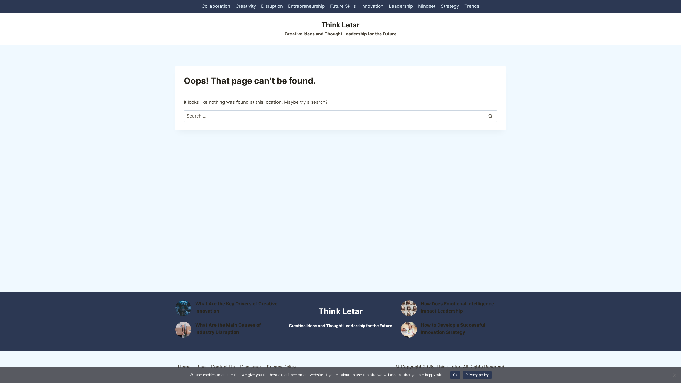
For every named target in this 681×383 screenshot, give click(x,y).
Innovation (372, 6)
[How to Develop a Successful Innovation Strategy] (409, 330)
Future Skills (343, 6)
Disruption (272, 6)
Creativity (246, 6)
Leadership (401, 6)
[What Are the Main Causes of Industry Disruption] (183, 330)
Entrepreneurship (306, 6)
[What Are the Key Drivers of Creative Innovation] (183, 308)
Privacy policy (477, 375)
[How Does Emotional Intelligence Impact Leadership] (409, 308)
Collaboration (216, 6)
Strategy (450, 6)
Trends (471, 6)
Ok (455, 375)
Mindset (426, 6)
